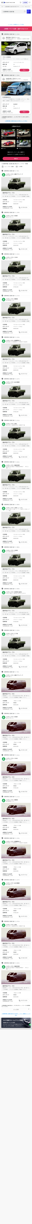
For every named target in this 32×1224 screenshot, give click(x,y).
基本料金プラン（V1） (9, 694)
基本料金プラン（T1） (9, 193)
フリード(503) (7, 57)
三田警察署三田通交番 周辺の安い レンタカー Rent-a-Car (17, 6)
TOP (2, 6)
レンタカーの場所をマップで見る (16, 24)
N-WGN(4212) (7, 97)
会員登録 (25, 2)
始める (16, 158)
